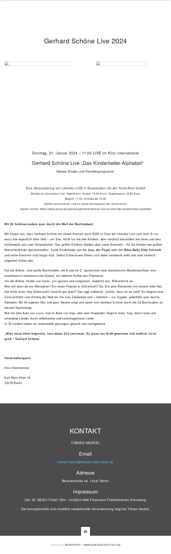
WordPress (73, 544)
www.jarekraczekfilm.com (102, 544)
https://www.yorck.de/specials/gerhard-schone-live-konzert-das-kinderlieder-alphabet (95, 209)
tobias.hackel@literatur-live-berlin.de (85, 462)
